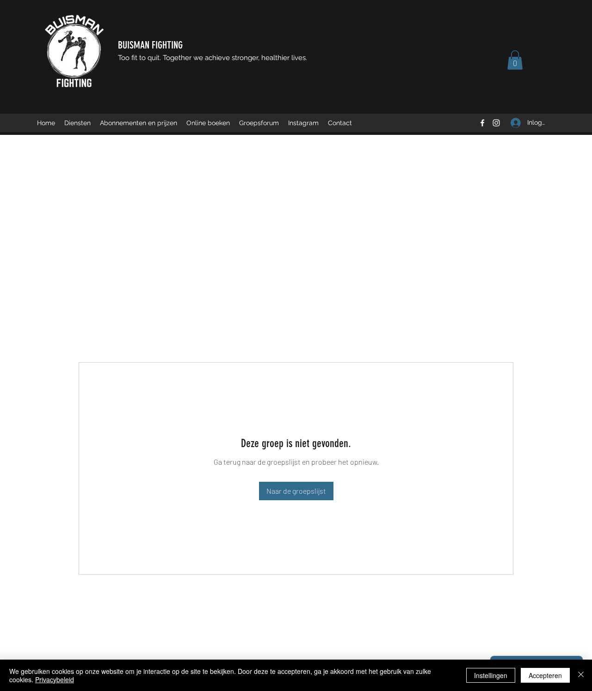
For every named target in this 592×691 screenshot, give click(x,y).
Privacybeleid (54, 679)
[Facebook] (482, 122)
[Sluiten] (580, 675)
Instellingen (490, 675)
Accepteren (545, 675)
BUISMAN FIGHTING (150, 45)
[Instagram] (496, 122)
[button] (515, 60)
